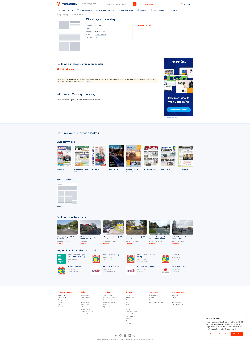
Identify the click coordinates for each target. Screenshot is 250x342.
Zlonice (98, 38)
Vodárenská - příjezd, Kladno (157, 237)
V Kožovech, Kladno (113, 237)
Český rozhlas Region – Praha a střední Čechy (77, 256)
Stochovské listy (149, 169)
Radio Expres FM (178, 266)
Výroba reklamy (108, 307)
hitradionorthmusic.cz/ (109, 271)
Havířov (128, 323)
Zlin (127, 321)
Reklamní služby (127, 10)
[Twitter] (115, 335)
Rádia (59, 304)
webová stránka (100, 35)
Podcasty (151, 297)
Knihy (174, 10)
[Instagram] (125, 335)
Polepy (105, 304)
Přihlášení (187, 4)
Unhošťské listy (183, 169)
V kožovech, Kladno (136, 237)
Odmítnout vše (223, 334)
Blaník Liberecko (74, 266)
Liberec (128, 307)
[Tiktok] (134, 335)
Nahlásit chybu (176, 302)
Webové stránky (63, 307)
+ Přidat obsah (149, 4)
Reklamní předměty (109, 302)
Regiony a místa (159, 10)
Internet (143, 10)
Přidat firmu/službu (177, 304)
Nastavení (211, 334)
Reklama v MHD (62, 297)
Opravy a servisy (148, 339)
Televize (60, 302)
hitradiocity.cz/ (141, 271)
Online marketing (86, 297)
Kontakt (174, 297)
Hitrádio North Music (111, 266)
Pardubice (129, 318)
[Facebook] (120, 335)
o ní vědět (87, 81)
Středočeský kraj (131, 297)
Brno (127, 300)
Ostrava (128, 302)
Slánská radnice (132, 169)
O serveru (175, 295)
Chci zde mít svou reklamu (171, 117)
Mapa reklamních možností (157, 302)
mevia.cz (139, 339)
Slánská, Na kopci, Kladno (66, 237)
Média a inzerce (86, 10)
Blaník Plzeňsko (178, 255)
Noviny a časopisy (62, 15)
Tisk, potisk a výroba (106, 10)
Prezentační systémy (109, 297)
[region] (224, 326)
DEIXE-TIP (60, 169)
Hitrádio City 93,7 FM (145, 266)
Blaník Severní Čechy (111, 255)
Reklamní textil (107, 300)
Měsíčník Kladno (115, 169)
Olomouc (128, 309)
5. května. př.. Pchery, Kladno (88, 237)
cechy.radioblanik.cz (108, 260)
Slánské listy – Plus (81, 169)
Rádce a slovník (153, 295)
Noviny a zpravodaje (64, 300)
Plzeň (127, 304)
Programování (85, 314)
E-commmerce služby (87, 311)
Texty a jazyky (85, 304)
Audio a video (85, 302)
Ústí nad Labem (130, 316)
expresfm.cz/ (175, 271)
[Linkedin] (130, 335)
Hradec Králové (130, 314)
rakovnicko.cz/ (61, 209)
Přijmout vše (237, 334)
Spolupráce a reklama (178, 300)
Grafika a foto (85, 300)
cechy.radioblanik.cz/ (73, 271)
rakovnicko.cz (62, 206)
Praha (128, 295)
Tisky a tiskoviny (108, 295)
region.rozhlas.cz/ (73, 259)
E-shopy (83, 307)
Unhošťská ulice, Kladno (181, 237)
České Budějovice (131, 311)
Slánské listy (95, 169)
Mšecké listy (165, 169)
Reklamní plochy (66, 10)
